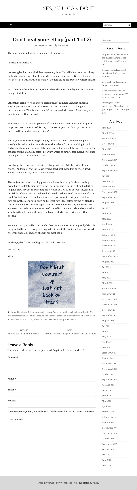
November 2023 (109, 192)
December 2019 (109, 428)
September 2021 (110, 315)
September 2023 (110, 197)
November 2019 (109, 433)
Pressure (40, 315)
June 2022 (106, 272)
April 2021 (107, 342)
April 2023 (107, 224)
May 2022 (106, 278)
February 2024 (109, 187)
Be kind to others (18, 312)
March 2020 (108, 412)
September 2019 (109, 444)
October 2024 (108, 165)
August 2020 (108, 385)
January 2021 (108, 358)
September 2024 (110, 170)
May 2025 (106, 149)
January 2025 (108, 154)
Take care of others (54, 315)
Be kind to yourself (36, 312)
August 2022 (108, 262)
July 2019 (106, 454)
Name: (12, 378)
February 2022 (109, 288)
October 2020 (108, 374)
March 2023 (107, 229)
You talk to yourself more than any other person (54, 319)
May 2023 (106, 219)
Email (12, 389)
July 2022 (106, 267)
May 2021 (106, 337)
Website (12, 400)
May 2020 (106, 401)
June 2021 (106, 331)
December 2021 (109, 299)
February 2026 (109, 138)
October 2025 (108, 144)
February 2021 (109, 353)
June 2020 (106, 396)
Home (10, 24)
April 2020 (107, 406)
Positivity (30, 315)
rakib (95, 482)
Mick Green (63, 45)
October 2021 (108, 310)
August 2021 (108, 321)
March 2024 (108, 181)
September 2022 (110, 256)
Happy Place (52, 312)
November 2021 (109, 304)
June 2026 (106, 128)
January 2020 (108, 422)
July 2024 (106, 176)
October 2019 (108, 438)
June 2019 (106, 460)
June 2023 (106, 213)
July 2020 (106, 390)
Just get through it (67, 312)
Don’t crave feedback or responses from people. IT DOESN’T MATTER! (115, 94)
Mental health (82, 312)
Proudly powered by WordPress (55, 482)
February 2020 (109, 417)
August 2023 (108, 203)
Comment (13, 357)
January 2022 (108, 294)
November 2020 (109, 369)
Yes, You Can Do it (69, 8)
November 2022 (109, 245)
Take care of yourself (73, 315)
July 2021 (106, 326)
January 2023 (108, 240)
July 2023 (106, 208)
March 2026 (108, 133)
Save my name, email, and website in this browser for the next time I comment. (52, 411)
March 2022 (108, 283)
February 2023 (109, 235)
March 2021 (107, 347)
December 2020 (109, 363)
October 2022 (108, 251)
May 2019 (106, 465)
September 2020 (110, 379)
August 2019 (108, 449)
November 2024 (109, 160)
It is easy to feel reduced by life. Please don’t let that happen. (115, 73)
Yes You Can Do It (24, 319)
